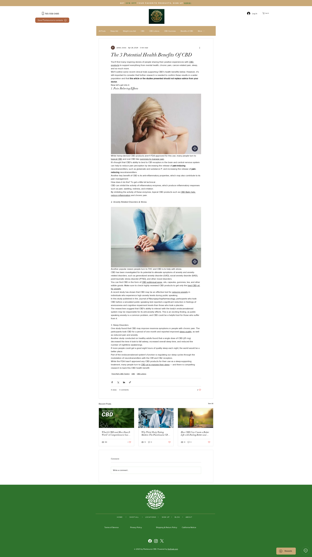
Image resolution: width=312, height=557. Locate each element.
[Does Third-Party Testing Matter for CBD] (156, 418)
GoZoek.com (173, 549)
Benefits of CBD (187, 31)
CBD (142, 31)
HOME (119, 517)
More (200, 31)
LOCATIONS (151, 517)
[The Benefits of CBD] (195, 418)
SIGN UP (166, 517)
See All (210, 403)
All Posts (102, 31)
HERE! (187, 3)
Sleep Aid (114, 31)
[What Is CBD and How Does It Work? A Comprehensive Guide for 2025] (116, 418)
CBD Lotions (154, 31)
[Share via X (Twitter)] (118, 382)
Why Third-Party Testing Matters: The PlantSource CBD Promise (155, 433)
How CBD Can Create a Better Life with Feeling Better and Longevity (195, 433)
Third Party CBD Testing (120, 374)
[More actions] (199, 47)
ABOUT (189, 517)
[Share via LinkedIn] (124, 382)
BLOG (177, 517)
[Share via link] (130, 382)
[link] (267, 13)
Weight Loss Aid (129, 31)
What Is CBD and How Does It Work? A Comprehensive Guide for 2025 (116, 433)
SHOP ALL (134, 517)
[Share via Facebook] (112, 382)
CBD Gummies (170, 31)
